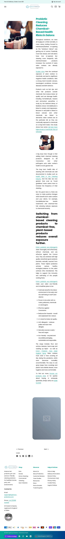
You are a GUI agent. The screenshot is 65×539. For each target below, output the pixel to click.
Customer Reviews (39, 476)
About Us (36, 471)
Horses (21, 474)
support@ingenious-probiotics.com (10, 496)
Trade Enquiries (37, 488)
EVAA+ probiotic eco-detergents (46, 247)
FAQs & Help (51, 471)
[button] (5, 6)
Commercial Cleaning (22, 479)
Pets (20, 471)
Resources (36, 481)
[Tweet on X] (20, 456)
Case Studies (37, 478)
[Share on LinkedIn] (29, 456)
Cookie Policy (52, 483)
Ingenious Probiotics (13, 532)
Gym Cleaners (23, 483)
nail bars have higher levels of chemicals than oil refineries (46, 129)
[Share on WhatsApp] (26, 456)
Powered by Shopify (23, 532)
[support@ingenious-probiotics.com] (56, 6)
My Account (57, 2)
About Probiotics (38, 474)
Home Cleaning (23, 476)
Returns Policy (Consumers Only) (53, 477)
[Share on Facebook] (17, 456)
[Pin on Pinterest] (23, 456)
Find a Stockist (37, 485)
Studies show (40, 71)
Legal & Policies (52, 485)
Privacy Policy (52, 480)
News (34, 483)
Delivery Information (54, 474)
